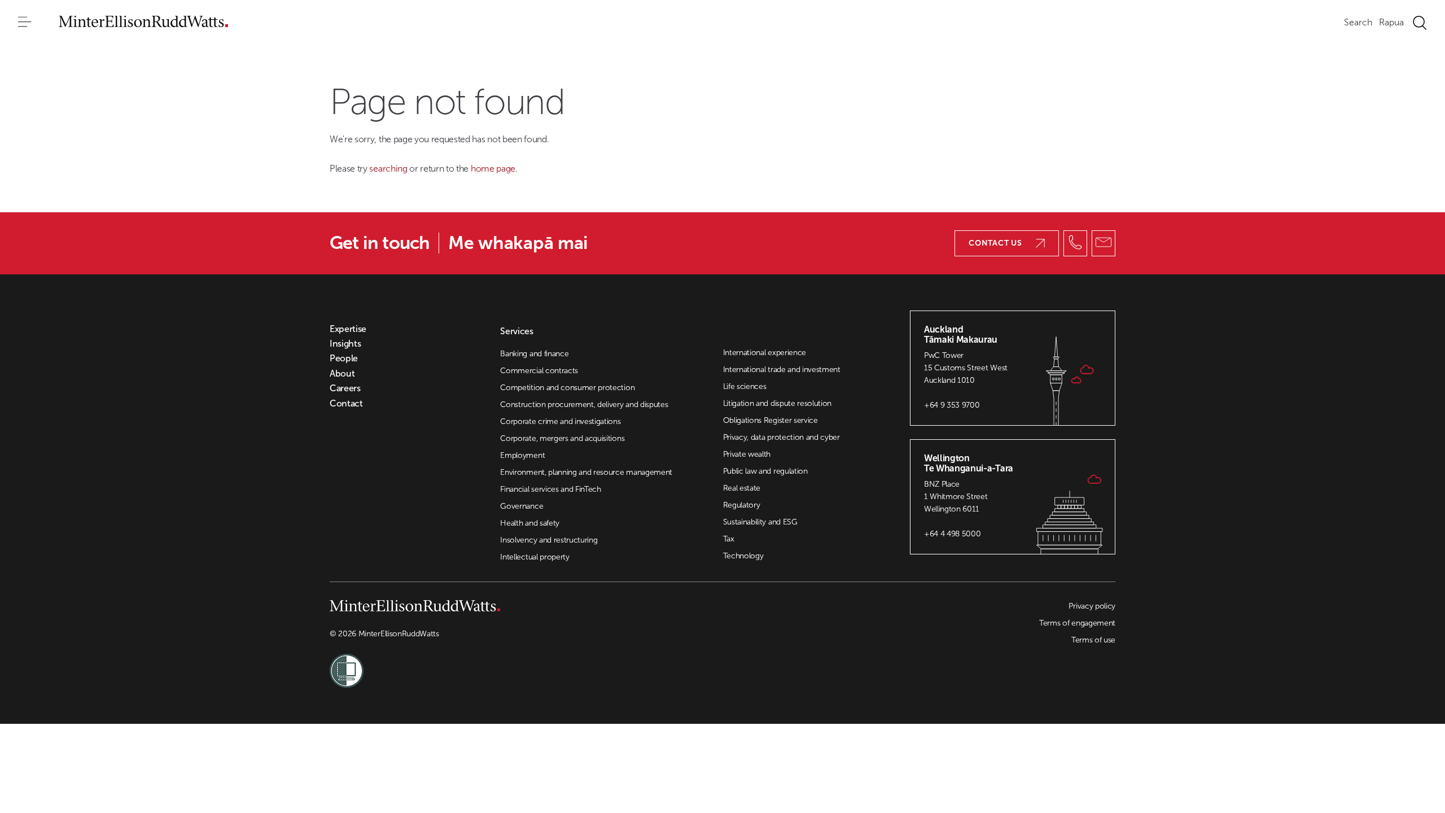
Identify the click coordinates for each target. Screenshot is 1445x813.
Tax (728, 539)
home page (493, 168)
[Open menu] (25, 22)
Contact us (995, 243)
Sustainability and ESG (760, 522)
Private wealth (747, 454)
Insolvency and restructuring (548, 540)
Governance (521, 506)
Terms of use (1093, 640)
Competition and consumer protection (567, 387)
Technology (743, 556)
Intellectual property (534, 557)
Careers (345, 388)
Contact (346, 404)
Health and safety (529, 523)
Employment (522, 455)
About (342, 374)
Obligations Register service (770, 420)
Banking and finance (534, 354)
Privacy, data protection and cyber (781, 437)
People (344, 358)
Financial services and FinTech (550, 489)
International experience (764, 352)
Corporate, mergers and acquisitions (562, 438)
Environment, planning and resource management (586, 472)
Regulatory (741, 505)
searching (389, 168)
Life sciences (745, 386)
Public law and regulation (765, 471)
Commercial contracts (539, 370)
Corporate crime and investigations (560, 421)
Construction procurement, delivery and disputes (584, 404)
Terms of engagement (1077, 623)
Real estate (741, 488)
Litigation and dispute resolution (777, 403)
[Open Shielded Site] (526, 664)
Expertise (348, 329)
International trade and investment (781, 369)
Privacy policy (1092, 606)
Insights (345, 344)
